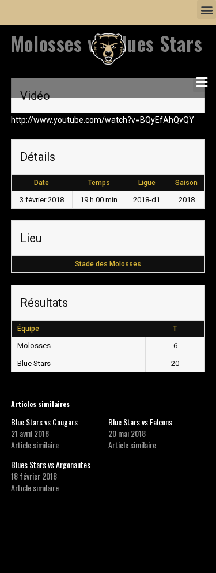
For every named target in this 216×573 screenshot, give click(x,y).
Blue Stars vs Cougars (44, 422)
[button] (206, 9)
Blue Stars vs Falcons (140, 422)
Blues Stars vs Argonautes (50, 464)
